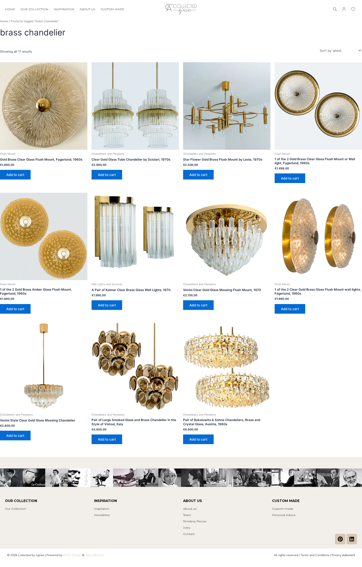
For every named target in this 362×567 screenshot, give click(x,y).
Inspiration (64, 9)
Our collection (34, 9)
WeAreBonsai (94, 555)
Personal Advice (284, 515)
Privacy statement (343, 555)
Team (187, 515)
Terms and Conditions (314, 555)
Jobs (186, 527)
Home (10, 9)
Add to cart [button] (15, 175)
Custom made (112, 9)
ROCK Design (72, 555)
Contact (189, 534)
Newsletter (102, 515)
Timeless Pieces (194, 521)
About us (87, 9)
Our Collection (15, 509)
